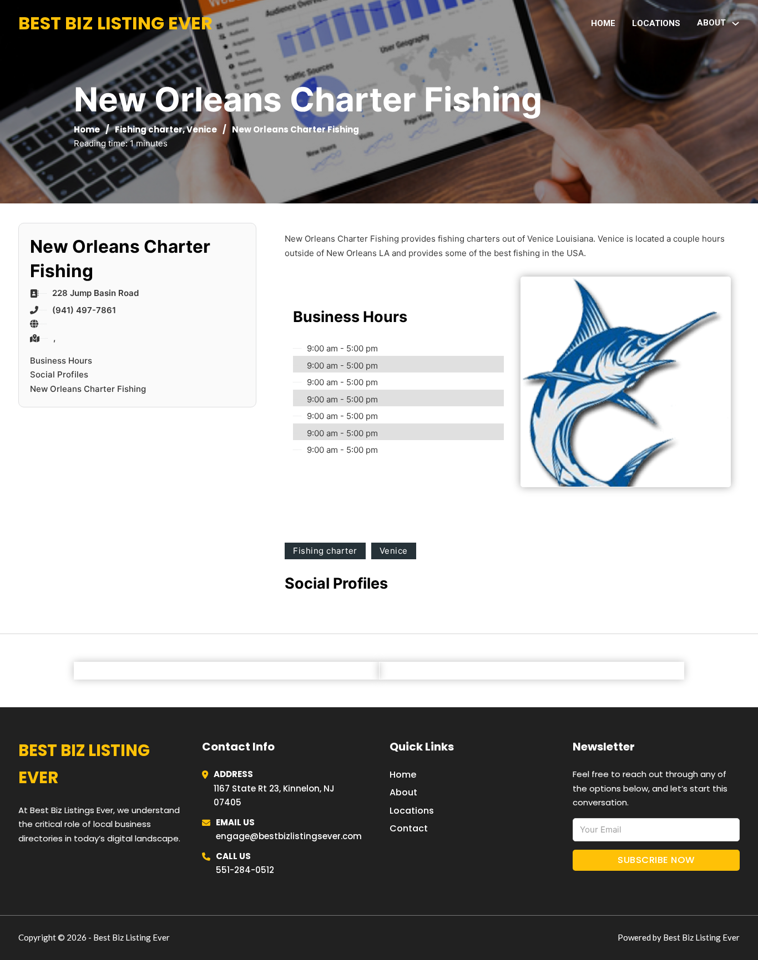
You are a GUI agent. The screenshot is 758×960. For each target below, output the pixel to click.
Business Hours (61, 360)
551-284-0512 (245, 870)
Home (603, 23)
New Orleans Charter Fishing (88, 389)
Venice (201, 129)
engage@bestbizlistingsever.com (289, 836)
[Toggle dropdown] (735, 23)
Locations (656, 23)
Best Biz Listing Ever (115, 23)
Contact (409, 828)
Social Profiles (59, 374)
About (403, 792)
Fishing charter (149, 129)
